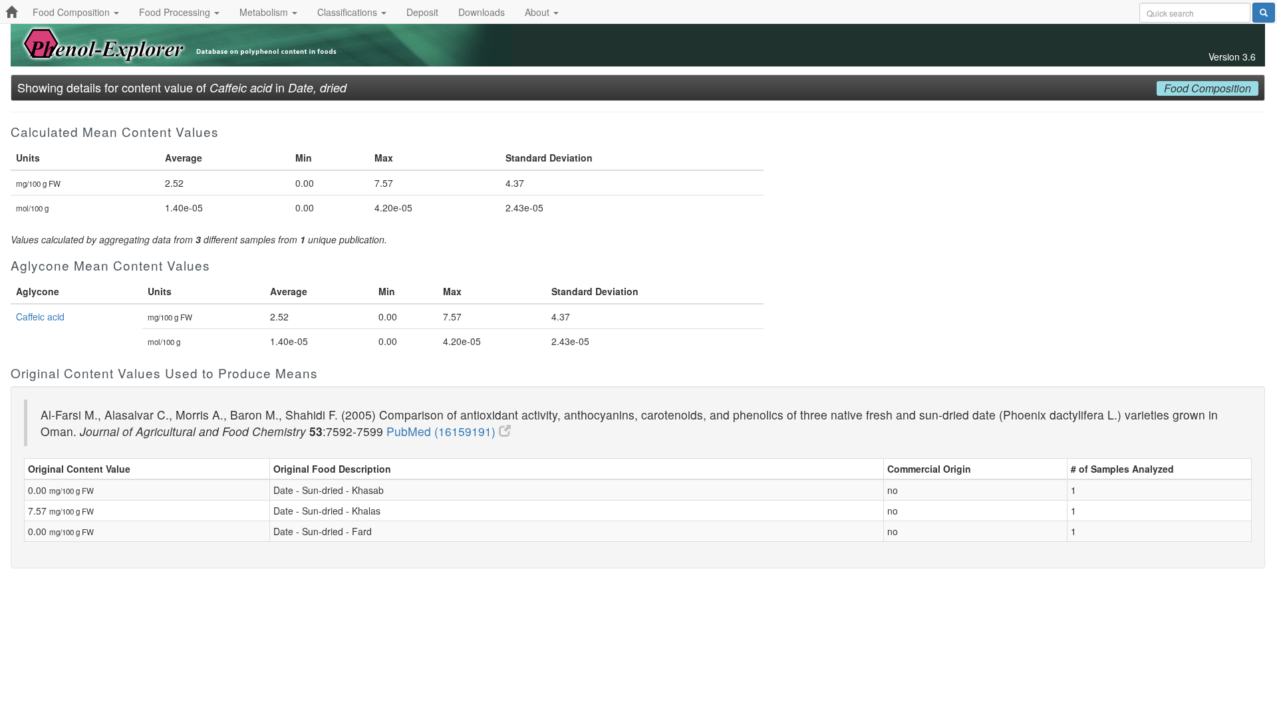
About (538, 12)
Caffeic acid (40, 316)
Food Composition (72, 12)
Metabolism (265, 12)
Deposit (422, 12)
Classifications (348, 12)
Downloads (481, 12)
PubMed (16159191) (442, 431)
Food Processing (176, 12)
